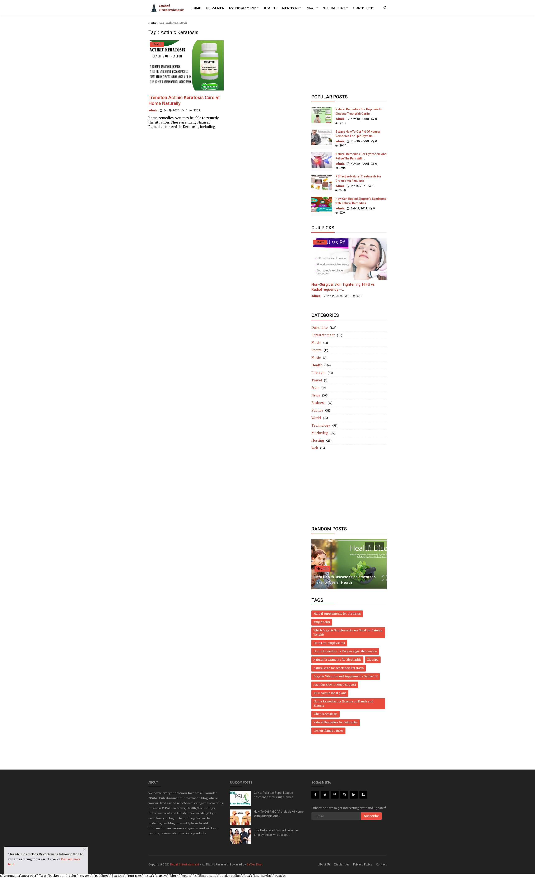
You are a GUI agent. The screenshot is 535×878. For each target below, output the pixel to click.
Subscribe (371, 816)
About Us (324, 864)
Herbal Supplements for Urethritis (337, 613)
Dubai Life (215, 8)
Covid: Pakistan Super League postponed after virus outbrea (273, 795)
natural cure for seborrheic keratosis (338, 668)
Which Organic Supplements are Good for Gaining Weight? (347, 632)
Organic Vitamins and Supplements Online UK (345, 676)
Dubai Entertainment (184, 864)
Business (318, 403)
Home (196, 8)
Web (314, 448)
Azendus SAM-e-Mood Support (334, 685)
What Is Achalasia (325, 714)
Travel (316, 380)
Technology (334, 8)
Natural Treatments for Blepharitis (337, 659)
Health (270, 8)
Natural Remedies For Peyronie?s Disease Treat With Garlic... (358, 111)
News (311, 8)
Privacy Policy (362, 864)
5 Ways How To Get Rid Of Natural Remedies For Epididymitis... (358, 134)
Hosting (317, 440)
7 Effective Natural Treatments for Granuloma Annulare (358, 178)
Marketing (319, 433)
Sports (316, 350)
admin (153, 110)
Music (316, 358)
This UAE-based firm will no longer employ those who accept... (276, 832)
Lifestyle (290, 8)
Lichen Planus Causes (328, 731)
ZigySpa (372, 659)
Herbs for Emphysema (329, 643)
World (316, 418)
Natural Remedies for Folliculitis (335, 722)
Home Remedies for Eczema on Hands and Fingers (343, 703)
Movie (316, 343)
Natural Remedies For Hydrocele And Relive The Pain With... (361, 156)
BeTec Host (254, 864)
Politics (317, 410)
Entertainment (242, 8)
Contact (381, 864)
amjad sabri (321, 622)
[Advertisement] (349, 59)
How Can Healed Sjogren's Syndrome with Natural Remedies (360, 201)
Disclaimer (341, 864)
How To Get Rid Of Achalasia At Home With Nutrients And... (279, 814)
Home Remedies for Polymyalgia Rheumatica (345, 651)
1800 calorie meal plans (329, 693)
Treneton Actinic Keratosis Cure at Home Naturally (184, 100)
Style (315, 388)
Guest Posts (363, 8)
